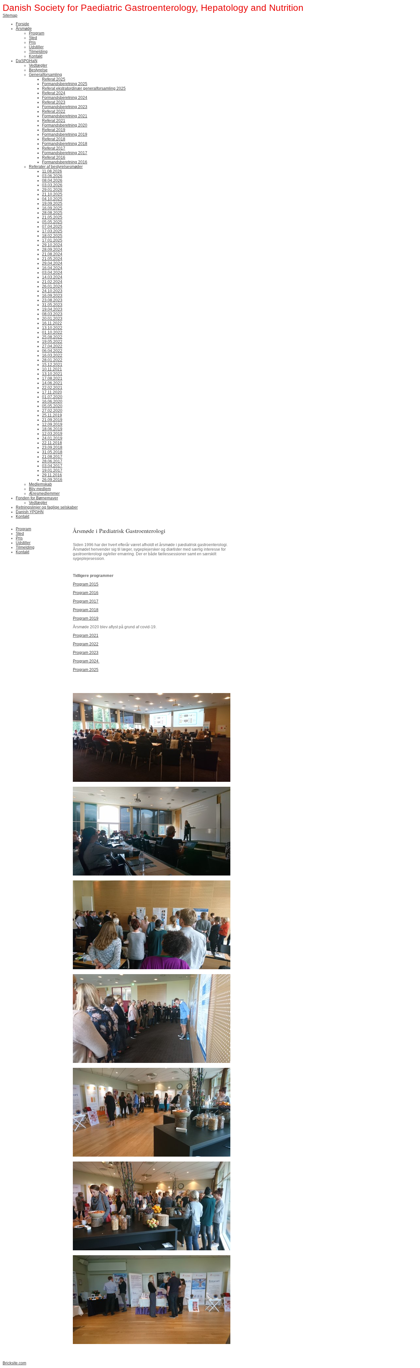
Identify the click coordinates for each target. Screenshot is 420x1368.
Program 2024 (86, 661)
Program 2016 (85, 592)
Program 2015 (85, 584)
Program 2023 (85, 652)
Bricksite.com (14, 1363)
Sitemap (10, 15)
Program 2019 (85, 618)
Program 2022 (85, 644)
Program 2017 (85, 601)
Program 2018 (85, 610)
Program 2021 (85, 635)
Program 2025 (85, 669)
